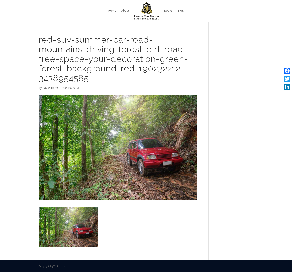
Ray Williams (51, 88)
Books (168, 10)
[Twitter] (287, 79)
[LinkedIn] (287, 87)
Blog (181, 10)
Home (112, 10)
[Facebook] (287, 71)
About (125, 10)
